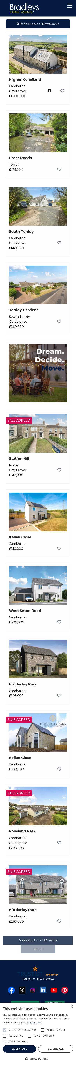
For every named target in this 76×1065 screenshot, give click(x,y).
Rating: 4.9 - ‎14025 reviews (38, 978)
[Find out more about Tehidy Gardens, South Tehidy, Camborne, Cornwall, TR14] (38, 284)
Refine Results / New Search (39, 23)
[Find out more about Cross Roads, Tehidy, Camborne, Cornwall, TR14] (38, 132)
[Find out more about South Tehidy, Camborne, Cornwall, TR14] (38, 206)
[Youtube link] (54, 990)
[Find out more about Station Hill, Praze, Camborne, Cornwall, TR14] (38, 433)
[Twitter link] (22, 990)
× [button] (71, 1006)
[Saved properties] (57, 7)
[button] (69, 6)
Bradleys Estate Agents (24, 8)
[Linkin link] (43, 989)
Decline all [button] (56, 1048)
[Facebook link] (11, 990)
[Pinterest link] (64, 990)
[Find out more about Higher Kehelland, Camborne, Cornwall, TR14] (38, 54)
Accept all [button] (19, 1048)
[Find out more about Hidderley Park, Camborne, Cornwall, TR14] (38, 659)
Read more (35, 1022)
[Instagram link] (32, 990)
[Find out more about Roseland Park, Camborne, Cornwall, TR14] (38, 806)
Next (37, 949)
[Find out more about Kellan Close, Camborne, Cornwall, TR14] (38, 512)
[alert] (38, 1034)
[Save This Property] (62, 91)
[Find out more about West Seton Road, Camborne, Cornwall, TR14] (38, 585)
